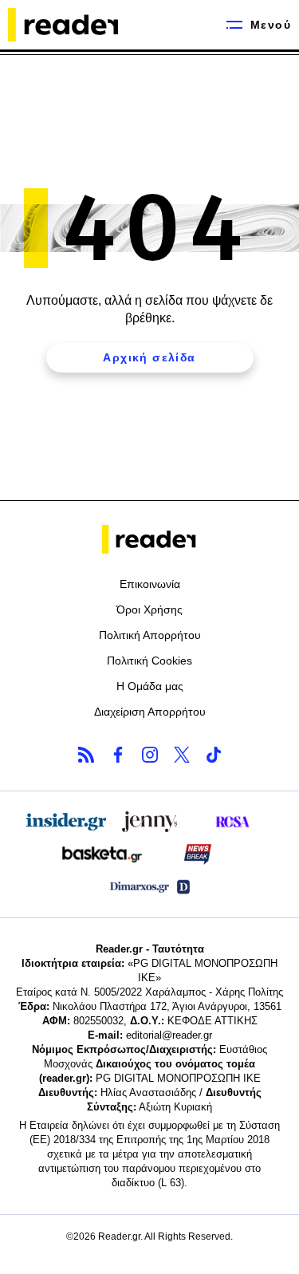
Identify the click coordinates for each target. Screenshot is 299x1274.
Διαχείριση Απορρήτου (150, 711)
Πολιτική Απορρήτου (150, 635)
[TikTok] (214, 755)
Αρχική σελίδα (149, 357)
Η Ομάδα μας (149, 686)
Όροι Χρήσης (149, 609)
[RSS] (86, 755)
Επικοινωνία (150, 584)
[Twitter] (182, 755)
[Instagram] (150, 755)
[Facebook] (118, 755)
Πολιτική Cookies (149, 660)
